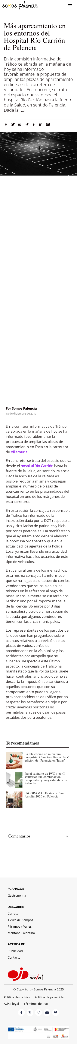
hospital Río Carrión (37, 465)
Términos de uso (36, 1004)
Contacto (14, 957)
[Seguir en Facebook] (21, 1012)
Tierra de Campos (20, 920)
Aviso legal (11, 1004)
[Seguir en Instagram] (38, 1012)
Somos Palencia (24, 408)
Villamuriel (19, 451)
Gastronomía (17, 896)
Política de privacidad (50, 997)
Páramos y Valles (20, 926)
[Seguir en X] (30, 1012)
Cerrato (13, 914)
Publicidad (15, 951)
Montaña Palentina (21, 933)
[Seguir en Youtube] (47, 1012)
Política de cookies (17, 997)
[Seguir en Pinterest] (55, 1012)
